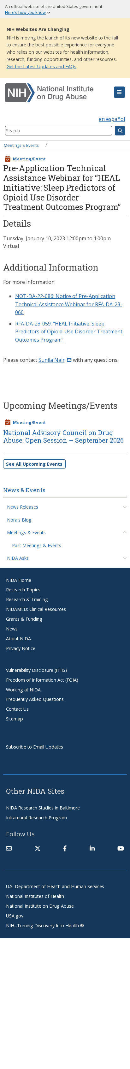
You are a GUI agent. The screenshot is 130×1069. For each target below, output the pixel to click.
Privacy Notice (20, 648)
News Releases (22, 507)
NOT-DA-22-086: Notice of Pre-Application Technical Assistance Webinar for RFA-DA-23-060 (68, 304)
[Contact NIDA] (9, 848)
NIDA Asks (18, 558)
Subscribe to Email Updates (34, 747)
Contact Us (17, 709)
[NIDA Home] (55, 92)
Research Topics (23, 590)
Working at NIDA (23, 690)
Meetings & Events (21, 145)
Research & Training (27, 599)
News (12, 629)
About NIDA (18, 639)
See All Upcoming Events (34, 464)
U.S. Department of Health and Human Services (55, 886)
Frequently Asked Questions (35, 699)
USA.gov (14, 916)
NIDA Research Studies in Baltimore (43, 808)
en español (112, 119)
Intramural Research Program (36, 818)
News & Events (24, 490)
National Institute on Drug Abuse (40, 906)
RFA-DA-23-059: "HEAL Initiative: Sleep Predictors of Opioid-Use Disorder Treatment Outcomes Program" (68, 331)
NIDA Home (18, 580)
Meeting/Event (29, 158)
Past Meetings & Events (36, 545)
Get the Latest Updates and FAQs (41, 66)
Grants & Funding (24, 619)
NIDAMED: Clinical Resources (36, 609)
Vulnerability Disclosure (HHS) (36, 670)
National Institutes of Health (35, 896)
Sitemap (14, 719)
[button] (119, 92)
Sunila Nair (51, 359)
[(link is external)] (37, 848)
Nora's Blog (19, 520)
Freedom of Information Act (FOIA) (42, 680)
